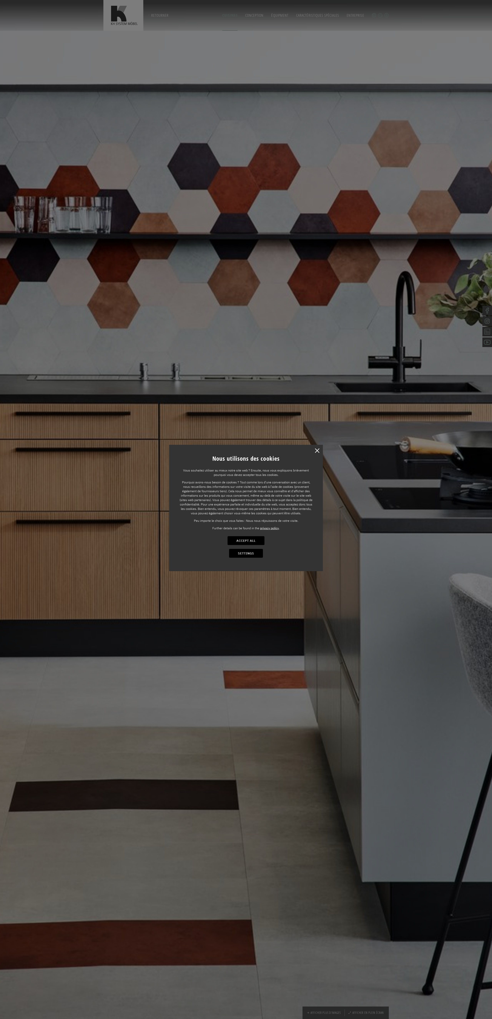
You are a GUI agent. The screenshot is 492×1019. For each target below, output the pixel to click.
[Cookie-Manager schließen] (317, 451)
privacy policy (269, 528)
